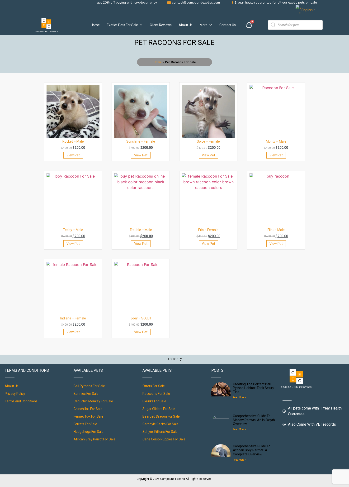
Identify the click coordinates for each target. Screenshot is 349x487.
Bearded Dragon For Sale (161, 416)
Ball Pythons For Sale (89, 386)
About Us (186, 25)
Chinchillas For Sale (88, 409)
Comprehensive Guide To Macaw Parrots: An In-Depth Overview (254, 420)
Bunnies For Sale (86, 393)
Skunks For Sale (154, 401)
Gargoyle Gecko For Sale (160, 424)
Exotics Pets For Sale (122, 25)
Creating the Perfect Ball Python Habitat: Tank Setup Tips (253, 388)
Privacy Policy (15, 393)
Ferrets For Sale (85, 424)
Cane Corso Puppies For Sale (163, 439)
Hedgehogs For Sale (89, 432)
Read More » (239, 397)
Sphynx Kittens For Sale (160, 432)
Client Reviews (161, 25)
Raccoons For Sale (156, 393)
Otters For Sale (153, 386)
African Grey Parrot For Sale (94, 439)
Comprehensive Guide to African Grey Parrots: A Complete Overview (251, 450)
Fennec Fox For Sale (88, 416)
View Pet (73, 155)
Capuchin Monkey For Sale (93, 401)
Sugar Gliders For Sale (158, 409)
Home (95, 25)
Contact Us (227, 25)
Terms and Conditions (21, 401)
